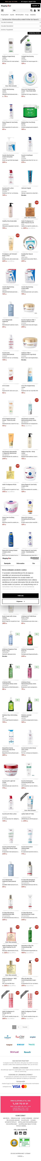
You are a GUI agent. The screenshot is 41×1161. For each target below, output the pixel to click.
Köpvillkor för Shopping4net (27, 1122)
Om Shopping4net (11, 1124)
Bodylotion (33, 15)
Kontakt (36, 1118)
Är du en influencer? (13, 1120)
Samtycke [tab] (7, 563)
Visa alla (25, 1027)
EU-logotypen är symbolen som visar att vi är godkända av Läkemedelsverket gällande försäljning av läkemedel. (20, 1076)
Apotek (12, 15)
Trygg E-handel (21, 1126)
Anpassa (19, 601)
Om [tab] (33, 563)
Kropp (27, 15)
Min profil (6, 1118)
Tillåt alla (20, 595)
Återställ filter (34, 33)
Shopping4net (4, 15)
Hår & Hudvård (19, 15)
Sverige (20, 1156)
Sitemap (27, 1153)
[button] (39, 10)
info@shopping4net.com (20, 1110)
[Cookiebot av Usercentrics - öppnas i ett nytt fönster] (30, 558)
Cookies (33, 1120)
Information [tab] (20, 563)
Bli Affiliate (25, 1120)
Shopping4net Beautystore (27, 1124)
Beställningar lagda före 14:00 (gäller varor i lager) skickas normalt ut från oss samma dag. (20, 1069)
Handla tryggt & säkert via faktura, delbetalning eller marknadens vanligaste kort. (20, 1084)
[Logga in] (35, 10)
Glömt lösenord (26, 1118)
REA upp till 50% (11, 1)
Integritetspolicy (11, 1122)
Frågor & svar (15, 1118)
